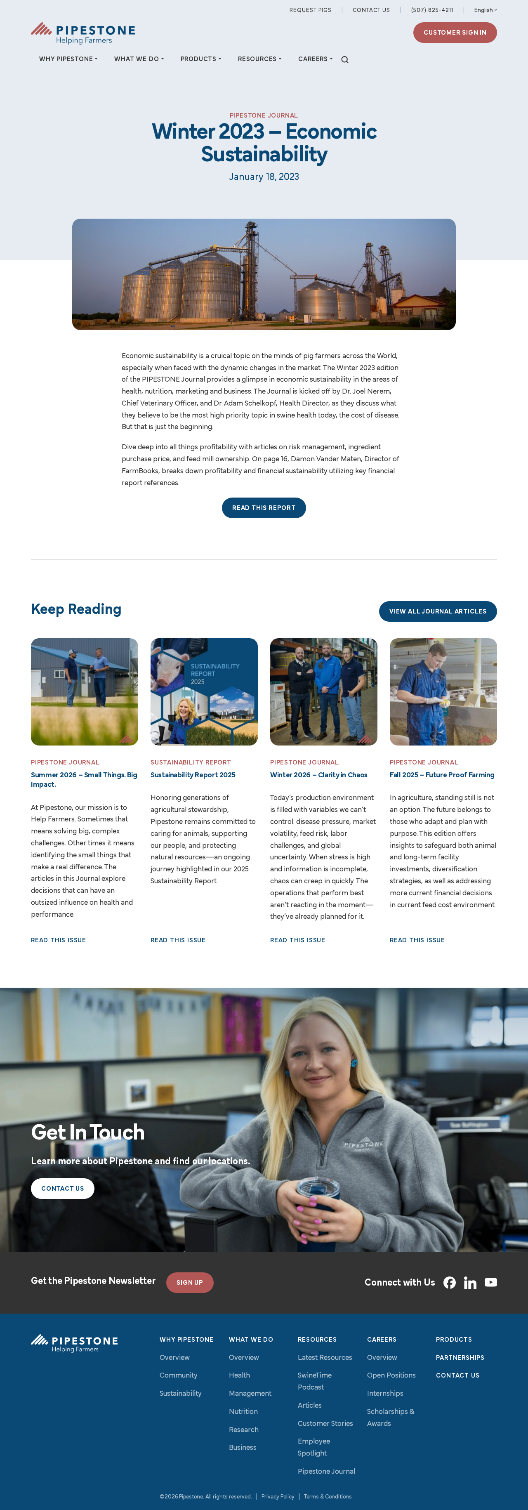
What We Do (251, 1340)
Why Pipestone (186, 1340)
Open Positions (391, 1376)
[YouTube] (491, 1282)
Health (239, 1376)
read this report (264, 508)
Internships (385, 1394)
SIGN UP (190, 1283)
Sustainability (181, 1394)
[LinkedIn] (470, 1282)
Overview (175, 1358)
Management (250, 1394)
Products (454, 1340)
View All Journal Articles (438, 612)
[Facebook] (449, 1282)
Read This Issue (58, 940)
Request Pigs (311, 10)
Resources (317, 1340)
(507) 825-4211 (432, 10)
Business (243, 1448)
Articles (310, 1406)
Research (244, 1430)
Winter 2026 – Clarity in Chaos (319, 775)
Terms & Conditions (328, 1497)
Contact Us (371, 10)
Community (179, 1376)
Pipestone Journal (326, 1472)
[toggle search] (345, 60)
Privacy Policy (278, 1497)
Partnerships (460, 1358)
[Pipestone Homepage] (74, 1343)
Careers (382, 1340)
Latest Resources (325, 1358)
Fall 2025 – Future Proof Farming (442, 775)
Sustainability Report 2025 (193, 775)
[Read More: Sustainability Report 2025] (204, 692)
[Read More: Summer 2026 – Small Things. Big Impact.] (84, 692)
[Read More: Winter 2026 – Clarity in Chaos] (323, 692)
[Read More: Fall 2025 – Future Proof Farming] (443, 692)
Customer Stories (325, 1424)
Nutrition (243, 1412)
